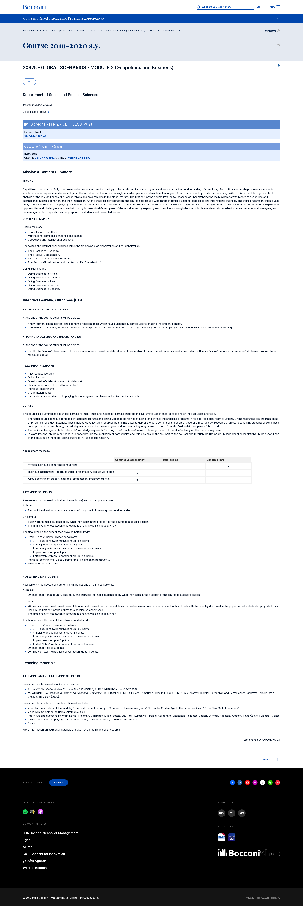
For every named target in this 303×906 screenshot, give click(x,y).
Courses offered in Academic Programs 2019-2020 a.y (119, 30)
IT (266, 7)
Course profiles (59, 30)
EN (258, 7)
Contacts (58, 782)
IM (29, 82)
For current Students (40, 30)
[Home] (34, 7)
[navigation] (151, 18)
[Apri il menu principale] (278, 7)
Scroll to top (268, 759)
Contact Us (270, 31)
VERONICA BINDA (35, 135)
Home (25, 30)
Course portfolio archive (80, 30)
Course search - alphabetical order (164, 30)
